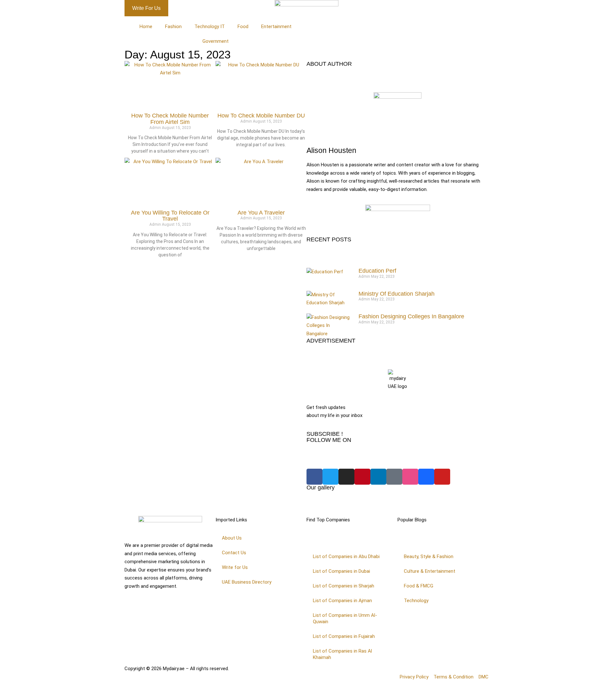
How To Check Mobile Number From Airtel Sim (170, 118)
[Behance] (426, 477)
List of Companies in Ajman (342, 600)
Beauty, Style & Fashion (428, 556)
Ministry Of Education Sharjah (397, 294)
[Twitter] (330, 477)
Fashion (173, 26)
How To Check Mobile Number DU (261, 115)
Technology (416, 600)
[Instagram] (346, 477)
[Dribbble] (410, 477)
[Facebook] (314, 477)
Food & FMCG (418, 586)
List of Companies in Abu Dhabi (346, 556)
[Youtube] (442, 477)
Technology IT (209, 26)
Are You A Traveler (261, 212)
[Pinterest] (362, 477)
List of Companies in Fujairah (344, 636)
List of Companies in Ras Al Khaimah (342, 654)
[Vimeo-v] (394, 477)
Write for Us (235, 567)
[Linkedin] (378, 477)
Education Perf (377, 271)
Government (215, 41)
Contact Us (234, 553)
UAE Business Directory (246, 582)
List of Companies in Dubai (341, 571)
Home (146, 26)
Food (243, 26)
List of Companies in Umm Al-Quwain (345, 618)
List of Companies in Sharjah (343, 586)
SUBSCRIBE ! (324, 434)
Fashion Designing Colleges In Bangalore (411, 316)
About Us (232, 538)
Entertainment (276, 26)
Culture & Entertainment (429, 571)
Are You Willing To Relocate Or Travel (170, 215)
